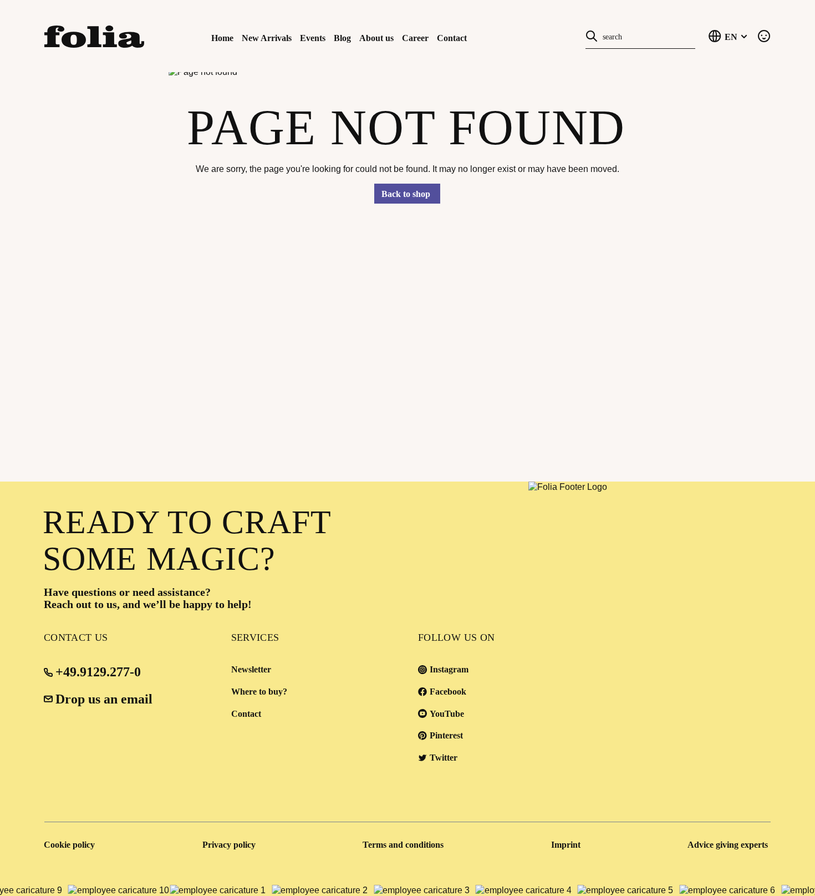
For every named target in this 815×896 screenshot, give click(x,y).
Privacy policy (229, 844)
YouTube (447, 713)
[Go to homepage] (99, 35)
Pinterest (446, 735)
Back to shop (405, 194)
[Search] (591, 35)
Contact (246, 713)
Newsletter (251, 669)
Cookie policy (69, 844)
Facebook (448, 691)
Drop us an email (103, 699)
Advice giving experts (727, 844)
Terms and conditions (403, 844)
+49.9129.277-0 (98, 672)
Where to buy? (259, 691)
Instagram (449, 669)
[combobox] (646, 36)
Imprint (565, 844)
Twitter (443, 757)
